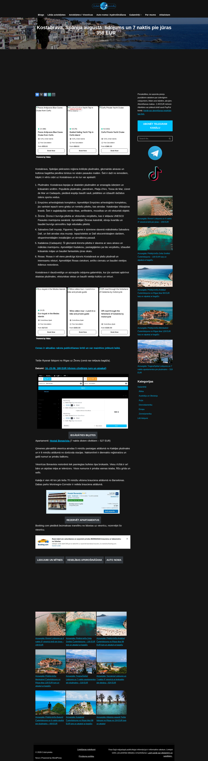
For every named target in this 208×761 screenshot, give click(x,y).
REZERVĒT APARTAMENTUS (83, 520)
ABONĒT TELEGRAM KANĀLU (155, 126)
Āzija (141, 400)
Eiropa (141, 409)
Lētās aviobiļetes (57, 15)
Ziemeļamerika (145, 414)
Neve (37, 758)
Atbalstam (164, 15)
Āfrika (141, 391)
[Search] (170, 138)
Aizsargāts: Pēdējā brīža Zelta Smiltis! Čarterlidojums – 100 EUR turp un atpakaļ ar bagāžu (80, 641)
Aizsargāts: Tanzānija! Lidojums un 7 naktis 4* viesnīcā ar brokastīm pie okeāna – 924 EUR (111, 679)
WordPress (57, 758)
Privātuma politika (86, 756)
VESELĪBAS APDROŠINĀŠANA (84, 560)
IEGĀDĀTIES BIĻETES (83, 435)
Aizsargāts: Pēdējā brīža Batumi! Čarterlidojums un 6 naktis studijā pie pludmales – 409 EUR (49, 720)
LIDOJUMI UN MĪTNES (50, 560)
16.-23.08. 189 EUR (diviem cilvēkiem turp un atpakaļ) (75, 368)
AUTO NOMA (114, 560)
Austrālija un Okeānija (148, 396)
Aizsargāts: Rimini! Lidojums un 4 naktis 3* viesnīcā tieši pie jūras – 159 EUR (49, 641)
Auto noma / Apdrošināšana (111, 15)
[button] (141, 14)
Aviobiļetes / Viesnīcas (81, 15)
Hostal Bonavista (60, 440)
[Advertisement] (104, 67)
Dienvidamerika (145, 405)
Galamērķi (142, 387)
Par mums (150, 15)
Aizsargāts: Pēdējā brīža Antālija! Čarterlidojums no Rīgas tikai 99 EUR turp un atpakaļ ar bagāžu (111, 641)
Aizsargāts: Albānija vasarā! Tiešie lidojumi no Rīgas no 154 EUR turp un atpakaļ (111, 720)
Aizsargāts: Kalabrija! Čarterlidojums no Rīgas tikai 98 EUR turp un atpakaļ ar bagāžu (79, 720)
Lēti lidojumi (143, 418)
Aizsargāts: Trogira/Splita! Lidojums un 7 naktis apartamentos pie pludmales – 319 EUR (81, 679)
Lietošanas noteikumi (86, 749)
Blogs (41, 15)
